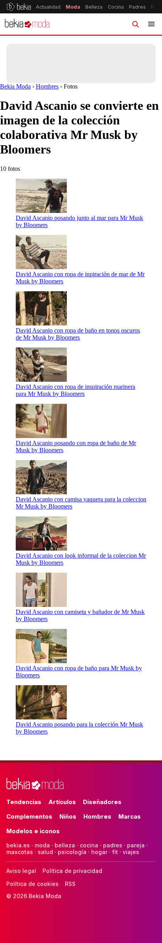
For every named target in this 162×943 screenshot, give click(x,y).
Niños (67, 816)
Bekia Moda (15, 86)
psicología (72, 852)
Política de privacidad (72, 870)
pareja (136, 845)
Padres (137, 7)
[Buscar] (135, 24)
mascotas (19, 852)
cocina (89, 845)
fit (115, 852)
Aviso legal (21, 870)
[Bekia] (18, 6)
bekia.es (18, 845)
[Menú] (151, 24)
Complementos (29, 816)
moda (42, 845)
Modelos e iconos (33, 831)
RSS (70, 883)
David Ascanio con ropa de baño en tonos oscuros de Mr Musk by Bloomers (78, 334)
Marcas (129, 816)
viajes (131, 852)
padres (112, 845)
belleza (65, 845)
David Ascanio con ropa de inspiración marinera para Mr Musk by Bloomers (75, 390)
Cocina (116, 7)
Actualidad (48, 7)
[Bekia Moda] (27, 24)
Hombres (47, 86)
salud (45, 852)
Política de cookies (32, 883)
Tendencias (23, 802)
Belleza (94, 7)
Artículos (62, 802)
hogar (99, 852)
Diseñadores (102, 802)
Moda (73, 7)
